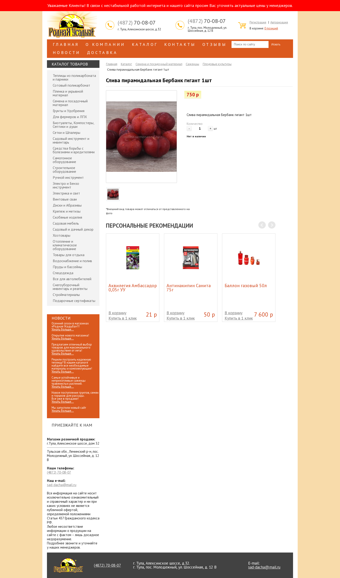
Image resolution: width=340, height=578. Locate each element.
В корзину (117, 312)
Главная (66, 44)
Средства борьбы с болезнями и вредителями (74, 150)
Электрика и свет (66, 193)
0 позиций (271, 28)
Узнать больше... (63, 329)
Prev (262, 225)
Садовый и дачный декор (73, 229)
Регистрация (258, 22)
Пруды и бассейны (67, 266)
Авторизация (279, 22)
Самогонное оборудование (64, 160)
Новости (66, 52)
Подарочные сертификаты (74, 300)
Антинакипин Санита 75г (189, 287)
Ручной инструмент (68, 177)
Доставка (102, 52)
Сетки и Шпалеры (66, 132)
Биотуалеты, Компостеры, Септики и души (73, 124)
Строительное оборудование (64, 169)
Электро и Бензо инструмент (66, 185)
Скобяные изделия (67, 217)
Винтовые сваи (65, 199)
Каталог (145, 44)
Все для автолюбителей (72, 278)
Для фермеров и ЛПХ (70, 116)
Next (271, 225)
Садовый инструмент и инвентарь (71, 140)
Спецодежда (63, 272)
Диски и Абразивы (67, 205)
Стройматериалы (66, 294)
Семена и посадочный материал (70, 103)
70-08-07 (137, 22)
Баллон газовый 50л (246, 285)
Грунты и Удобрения (68, 110)
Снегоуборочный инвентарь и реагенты (70, 287)
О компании (105, 44)
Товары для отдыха (68, 254)
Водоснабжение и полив (72, 260)
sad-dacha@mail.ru (61, 485)
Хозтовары (61, 235)
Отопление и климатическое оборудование (65, 245)
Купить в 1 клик (122, 318)
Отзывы (214, 44)
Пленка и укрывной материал (68, 93)
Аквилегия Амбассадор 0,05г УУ (132, 287)
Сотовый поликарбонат (71, 85)
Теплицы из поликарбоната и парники (74, 77)
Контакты (180, 44)
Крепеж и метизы (66, 211)
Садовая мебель (66, 223)
